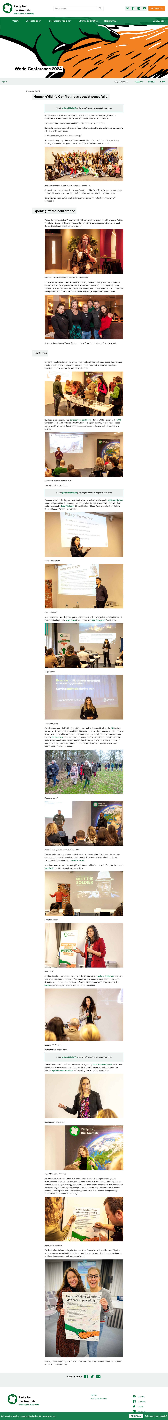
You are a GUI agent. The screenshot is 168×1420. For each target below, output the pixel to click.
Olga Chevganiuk (98, 620)
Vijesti (15, 21)
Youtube (140, 1396)
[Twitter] (127, 8)
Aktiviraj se (157, 8)
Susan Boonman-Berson (102, 1064)
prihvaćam (136, 1416)
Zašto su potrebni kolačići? (156, 1416)
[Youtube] (144, 8)
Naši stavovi (110, 21)
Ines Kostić (49, 868)
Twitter (140, 1406)
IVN (112, 728)
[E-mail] (98, 1376)
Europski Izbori (33, 21)
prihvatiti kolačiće (69, 108)
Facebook (141, 1401)
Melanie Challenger (106, 976)
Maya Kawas (71, 620)
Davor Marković (67, 506)
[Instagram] (139, 8)
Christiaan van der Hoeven (81, 420)
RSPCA (47, 985)
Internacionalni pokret (60, 21)
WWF (119, 420)
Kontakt (94, 1395)
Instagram (141, 1411)
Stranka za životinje (89, 21)
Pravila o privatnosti (99, 1398)
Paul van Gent (57, 737)
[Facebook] (133, 8)
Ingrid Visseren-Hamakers (62, 1070)
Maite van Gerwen (115, 500)
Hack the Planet (77, 860)
